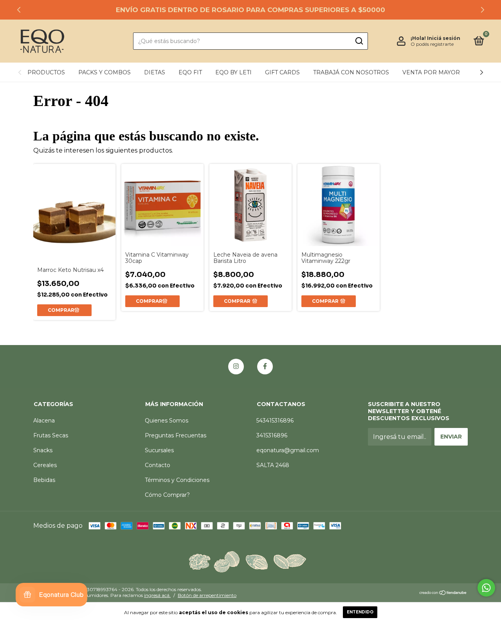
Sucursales (159, 450)
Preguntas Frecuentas (175, 435)
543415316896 (275, 420)
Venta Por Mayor (431, 72)
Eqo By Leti (233, 72)
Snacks (42, 450)
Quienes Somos (166, 420)
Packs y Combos (104, 72)
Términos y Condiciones (177, 480)
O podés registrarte (432, 44)
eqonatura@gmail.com (287, 450)
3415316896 (271, 435)
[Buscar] (358, 41)
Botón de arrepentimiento (207, 595)
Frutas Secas (50, 435)
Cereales (45, 465)
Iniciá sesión (443, 38)
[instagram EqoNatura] (236, 366)
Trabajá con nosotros (351, 72)
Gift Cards (282, 72)
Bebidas (44, 480)
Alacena (44, 420)
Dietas (154, 72)
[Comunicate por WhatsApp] (486, 588)
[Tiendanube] (443, 593)
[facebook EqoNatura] (265, 366)
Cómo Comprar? (167, 494)
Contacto (157, 465)
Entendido (360, 612)
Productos (46, 72)
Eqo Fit (190, 72)
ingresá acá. (157, 595)
